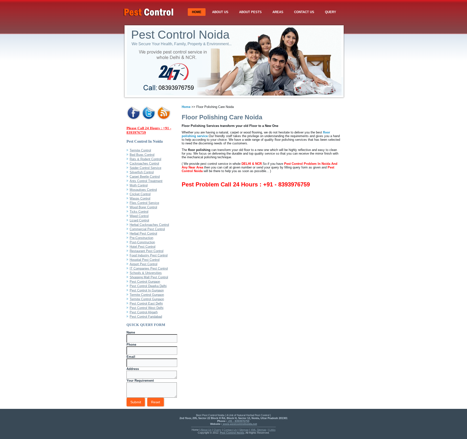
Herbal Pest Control (143, 233)
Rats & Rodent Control (145, 159)
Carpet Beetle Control (145, 176)
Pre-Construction (141, 238)
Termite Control (140, 150)
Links (272, 429)
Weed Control (139, 216)
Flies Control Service (144, 203)
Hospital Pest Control (145, 260)
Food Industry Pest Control (149, 255)
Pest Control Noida (180, 34)
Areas (277, 12)
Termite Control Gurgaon (147, 295)
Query (330, 12)
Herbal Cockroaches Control (149, 225)
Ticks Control (139, 211)
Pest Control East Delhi (146, 303)
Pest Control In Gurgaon (147, 290)
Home (196, 12)
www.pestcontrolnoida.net (239, 423)
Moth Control (139, 185)
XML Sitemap (258, 429)
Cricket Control (140, 194)
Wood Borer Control (143, 207)
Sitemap (244, 429)
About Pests (250, 12)
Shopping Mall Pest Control (149, 277)
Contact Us (304, 12)
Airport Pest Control (143, 264)
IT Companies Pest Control (149, 268)
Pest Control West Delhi (146, 308)
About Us (220, 12)
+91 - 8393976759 (238, 421)
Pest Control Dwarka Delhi (148, 286)
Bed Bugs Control (142, 155)
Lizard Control (139, 220)
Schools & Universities (146, 273)
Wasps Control (140, 198)
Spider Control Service (145, 168)
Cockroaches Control (144, 163)
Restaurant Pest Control (146, 251)
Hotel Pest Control (142, 246)
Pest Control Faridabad (146, 316)
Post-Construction (142, 242)
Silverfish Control (142, 172)
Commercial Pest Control (147, 229)
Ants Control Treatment (146, 181)
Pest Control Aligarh (144, 312)
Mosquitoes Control (143, 190)
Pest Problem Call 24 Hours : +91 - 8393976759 (246, 184)
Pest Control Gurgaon (145, 281)
